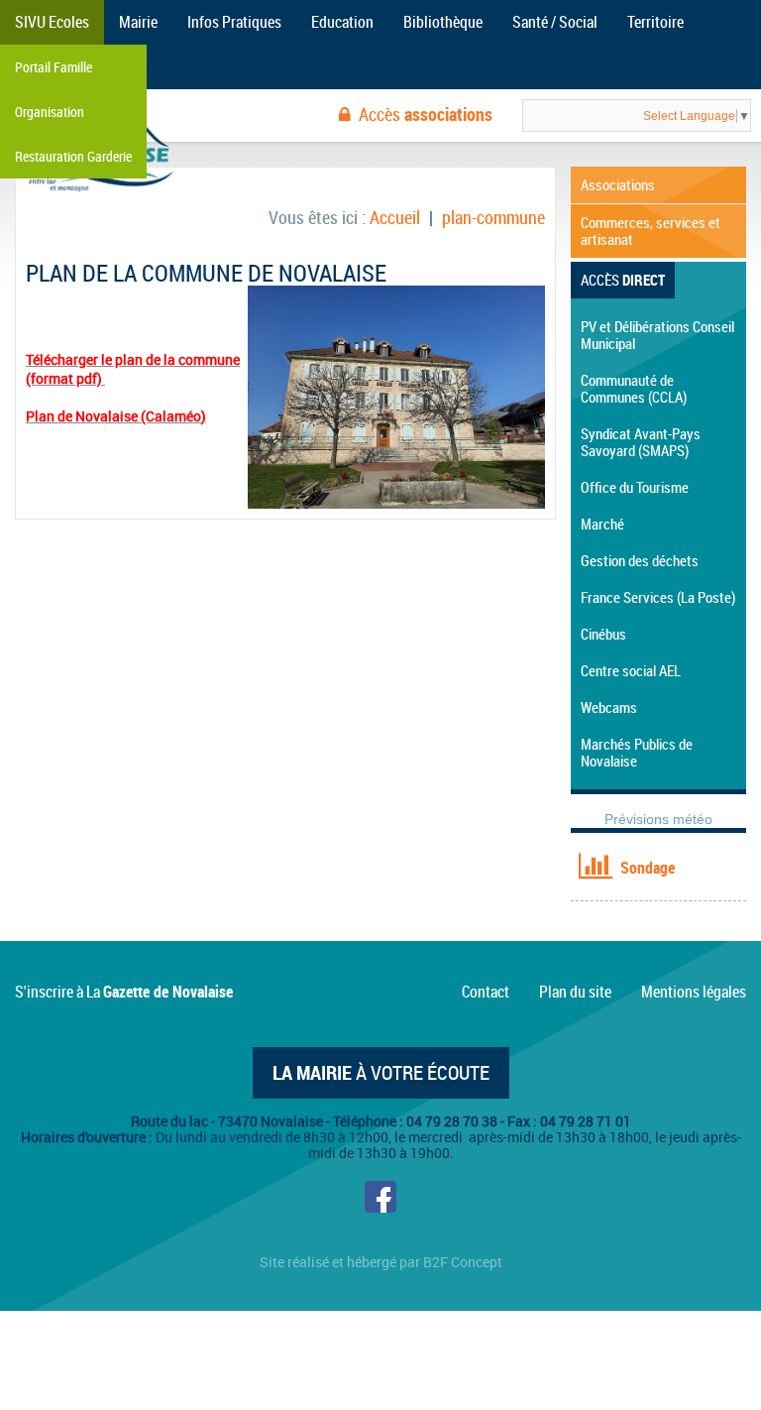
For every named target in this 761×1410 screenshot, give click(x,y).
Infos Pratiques (234, 22)
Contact (485, 991)
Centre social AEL (631, 670)
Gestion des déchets (640, 560)
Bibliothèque (443, 22)
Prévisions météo (658, 819)
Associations (618, 184)
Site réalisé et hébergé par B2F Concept (381, 1261)
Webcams (609, 707)
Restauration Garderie (73, 156)
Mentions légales (693, 991)
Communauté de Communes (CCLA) (634, 388)
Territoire (655, 22)
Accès (425, 114)
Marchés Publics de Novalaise (637, 752)
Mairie (138, 22)
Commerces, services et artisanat (650, 230)
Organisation (49, 111)
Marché (602, 523)
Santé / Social (555, 22)
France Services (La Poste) (658, 597)
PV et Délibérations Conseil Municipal (657, 334)
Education (342, 22)
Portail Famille (53, 67)
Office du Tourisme (635, 487)
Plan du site (575, 991)
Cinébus (603, 634)
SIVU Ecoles (52, 22)
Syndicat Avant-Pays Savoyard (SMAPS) (641, 441)
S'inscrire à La (124, 991)
